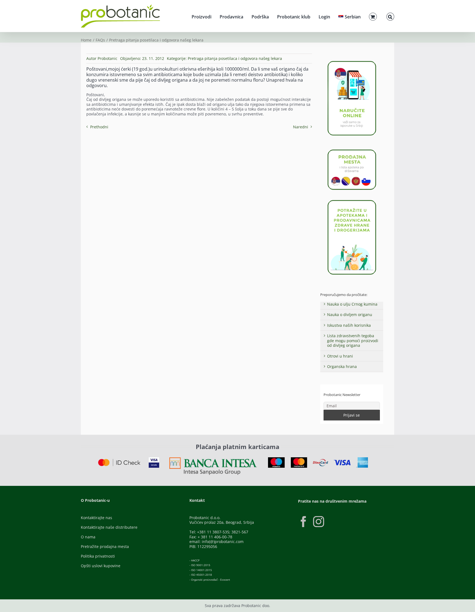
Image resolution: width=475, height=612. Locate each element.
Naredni (300, 126)
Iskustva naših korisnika (349, 325)
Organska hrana (342, 366)
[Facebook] (303, 521)
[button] (390, 16)
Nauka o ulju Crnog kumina (352, 304)
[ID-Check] (119, 460)
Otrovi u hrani (340, 356)
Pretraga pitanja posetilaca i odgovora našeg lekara (235, 58)
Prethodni (99, 126)
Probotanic (107, 58)
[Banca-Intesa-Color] (213, 459)
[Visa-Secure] (154, 459)
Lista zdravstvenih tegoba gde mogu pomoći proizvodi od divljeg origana (352, 340)
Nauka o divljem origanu (349, 314)
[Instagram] (318, 521)
